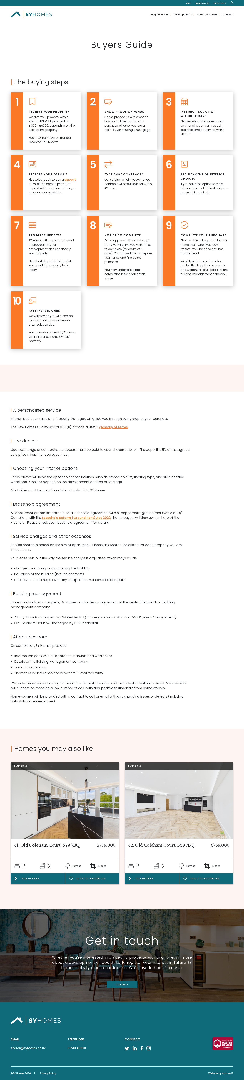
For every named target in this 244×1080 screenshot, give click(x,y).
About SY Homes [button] (207, 14)
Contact (228, 14)
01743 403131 (77, 1048)
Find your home (158, 14)
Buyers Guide (202, 3)
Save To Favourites (91, 878)
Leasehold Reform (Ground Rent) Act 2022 (76, 517)
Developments (183, 14)
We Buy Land (219, 3)
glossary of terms (113, 427)
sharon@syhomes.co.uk (28, 1048)
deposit (70, 180)
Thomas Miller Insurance (33, 673)
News (188, 3)
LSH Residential (72, 617)
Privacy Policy (48, 1073)
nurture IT (227, 1073)
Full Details (30, 878)
